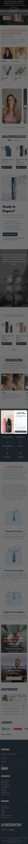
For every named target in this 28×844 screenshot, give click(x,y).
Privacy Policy (20, 429)
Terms (23, 429)
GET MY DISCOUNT (20, 431)
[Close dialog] (26, 411)
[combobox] (16, 424)
